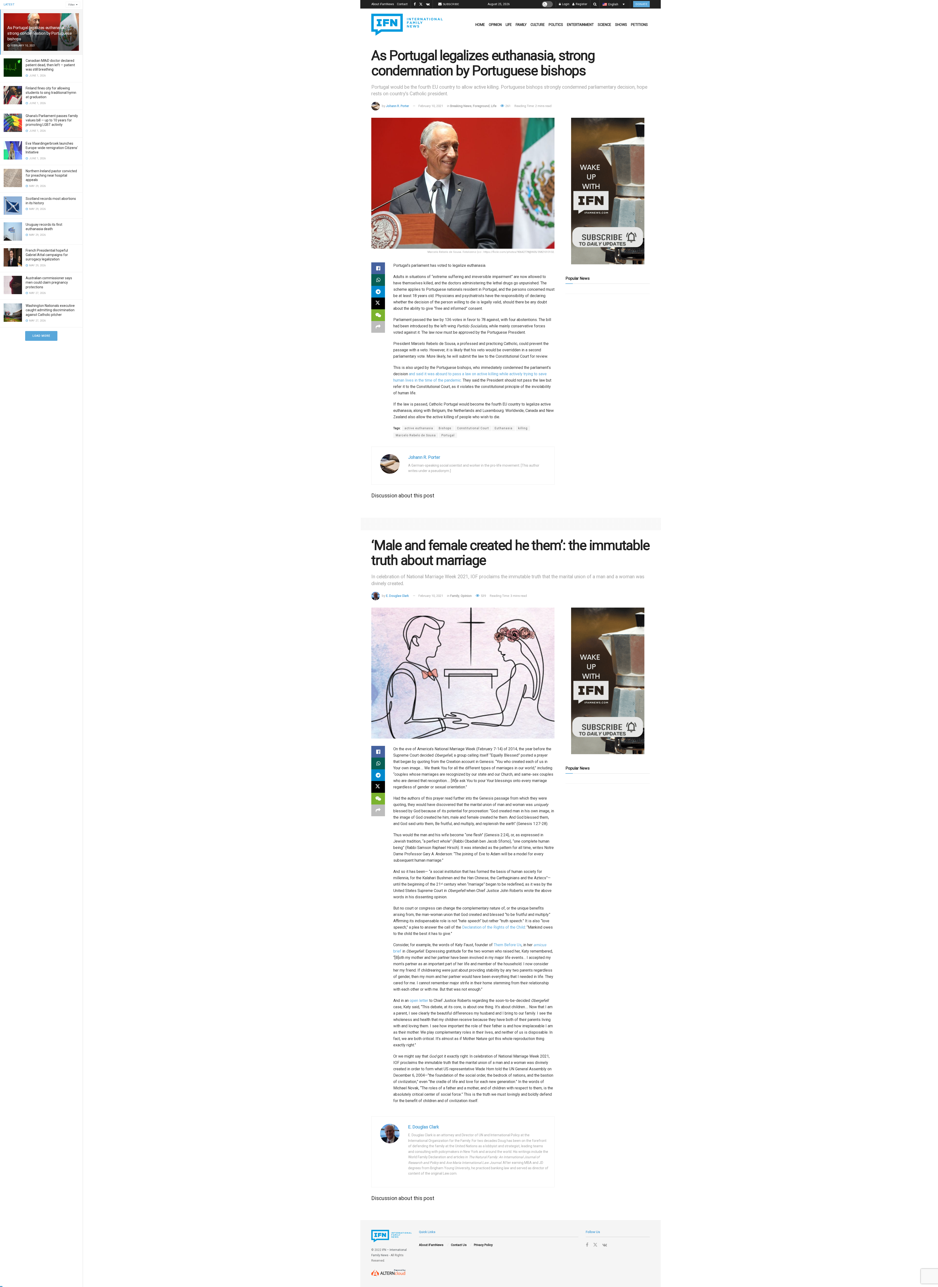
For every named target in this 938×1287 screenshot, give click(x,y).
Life (509, 25)
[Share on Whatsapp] (378, 280)
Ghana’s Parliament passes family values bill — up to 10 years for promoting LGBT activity (52, 120)
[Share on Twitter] (378, 303)
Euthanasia (503, 428)
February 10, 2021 (430, 106)
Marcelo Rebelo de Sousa (416, 435)
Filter (71, 4)
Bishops (445, 428)
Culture (538, 25)
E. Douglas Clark (397, 596)
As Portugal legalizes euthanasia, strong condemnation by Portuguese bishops (39, 33)
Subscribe (451, 4)
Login (565, 4)
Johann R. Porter (397, 106)
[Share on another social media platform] (378, 327)
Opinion (495, 25)
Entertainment (580, 25)
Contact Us (459, 1245)
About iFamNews (382, 4)
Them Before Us (508, 945)
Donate (641, 4)
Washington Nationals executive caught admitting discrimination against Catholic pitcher (50, 310)
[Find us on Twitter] (421, 4)
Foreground (481, 106)
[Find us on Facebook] (415, 4)
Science (604, 25)
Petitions (639, 25)
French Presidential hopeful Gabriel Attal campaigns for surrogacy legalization (47, 254)
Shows (621, 25)
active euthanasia (419, 428)
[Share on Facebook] (378, 268)
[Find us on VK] (428, 4)
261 (508, 106)
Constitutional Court (473, 428)
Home (480, 25)
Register (581, 4)
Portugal (448, 435)
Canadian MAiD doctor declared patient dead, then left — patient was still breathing (50, 65)
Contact (402, 4)
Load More (41, 335)
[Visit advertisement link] (607, 191)
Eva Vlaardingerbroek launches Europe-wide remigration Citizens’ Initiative (52, 147)
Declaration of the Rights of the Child (493, 927)
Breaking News (460, 106)
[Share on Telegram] (378, 292)
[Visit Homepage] (407, 25)
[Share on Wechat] (378, 315)
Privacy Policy (483, 1245)
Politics (556, 25)
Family (521, 25)
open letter (419, 1000)
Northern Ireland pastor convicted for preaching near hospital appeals (51, 175)
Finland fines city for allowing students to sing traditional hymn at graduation (51, 92)
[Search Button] (595, 4)
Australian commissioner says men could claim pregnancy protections (49, 282)
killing (523, 428)
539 (483, 596)
